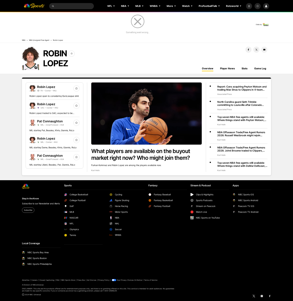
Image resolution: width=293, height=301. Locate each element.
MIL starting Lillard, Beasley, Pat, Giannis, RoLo (52, 164)
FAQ (57, 280)
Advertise (26, 280)
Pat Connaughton (50, 121)
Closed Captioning (46, 280)
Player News (227, 68)
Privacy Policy (103, 280)
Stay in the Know (30, 198)
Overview (207, 68)
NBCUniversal (38, 285)
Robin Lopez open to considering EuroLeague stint (54, 96)
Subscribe (28, 210)
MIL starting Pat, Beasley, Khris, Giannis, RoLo (51, 130)
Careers (34, 280)
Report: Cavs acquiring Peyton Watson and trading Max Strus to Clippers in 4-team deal (242, 88)
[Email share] (264, 50)
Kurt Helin (95, 170)
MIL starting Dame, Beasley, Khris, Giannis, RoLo (52, 147)
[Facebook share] (248, 50)
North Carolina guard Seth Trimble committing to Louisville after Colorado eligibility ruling (239, 103)
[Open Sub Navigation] (114, 6)
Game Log (260, 68)
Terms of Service (150, 280)
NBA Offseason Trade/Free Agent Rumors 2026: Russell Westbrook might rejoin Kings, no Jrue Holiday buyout (241, 134)
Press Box (81, 280)
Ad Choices (91, 280)
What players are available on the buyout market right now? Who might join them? (140, 154)
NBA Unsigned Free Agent (39, 40)
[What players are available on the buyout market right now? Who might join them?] (146, 113)
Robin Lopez (58, 40)
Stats (245, 68)
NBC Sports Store (68, 280)
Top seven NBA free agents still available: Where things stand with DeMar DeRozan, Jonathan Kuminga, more (241, 164)
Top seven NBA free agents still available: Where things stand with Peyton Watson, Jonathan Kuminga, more (241, 118)
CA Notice (138, 280)
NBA (23, 40)
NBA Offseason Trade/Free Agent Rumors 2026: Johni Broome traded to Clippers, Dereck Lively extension (241, 149)
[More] (249, 6)
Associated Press (224, 94)
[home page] (34, 6)
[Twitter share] (256, 50)
